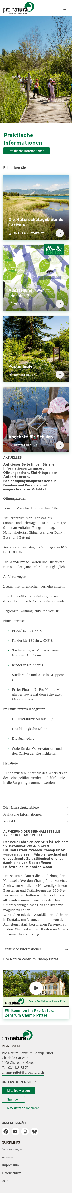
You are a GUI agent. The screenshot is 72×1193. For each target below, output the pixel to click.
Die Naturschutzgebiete (21, 808)
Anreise (7, 1157)
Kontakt (9, 821)
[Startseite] (17, 1040)
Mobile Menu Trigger (65, 8)
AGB (5, 1181)
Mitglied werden (18, 1090)
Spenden (13, 1099)
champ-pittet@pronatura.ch (23, 1073)
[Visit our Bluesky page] (36, 1131)
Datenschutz (11, 1173)
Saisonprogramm (14, 1149)
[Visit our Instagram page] (26, 1131)
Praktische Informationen (26, 151)
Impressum (10, 1165)
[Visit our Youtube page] (17, 1131)
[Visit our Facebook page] (7, 1131)
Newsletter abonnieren (23, 1108)
